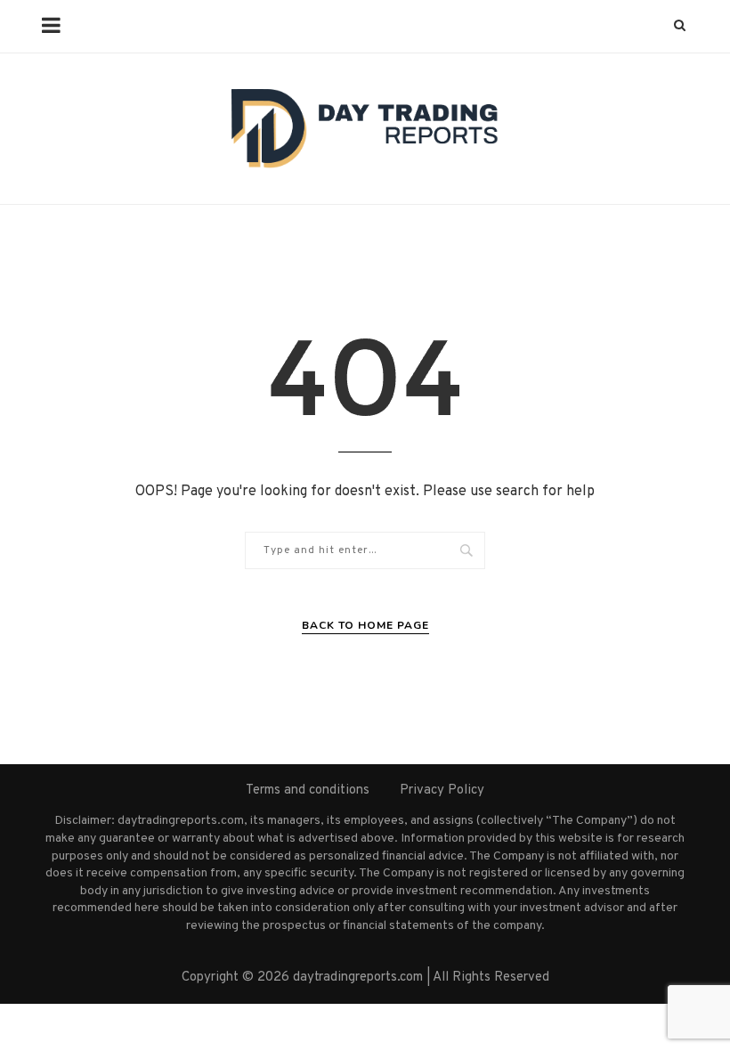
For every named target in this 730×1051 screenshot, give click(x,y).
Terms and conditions (307, 790)
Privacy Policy (442, 790)
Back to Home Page (365, 625)
